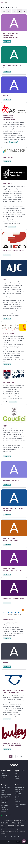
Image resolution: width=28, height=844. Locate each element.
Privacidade (23, 804)
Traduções (18, 780)
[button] (25, 2)
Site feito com (12, 842)
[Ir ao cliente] (14, 22)
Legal (16, 804)
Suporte (3, 790)
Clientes (17, 801)
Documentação (5, 775)
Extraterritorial (7, 41)
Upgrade (3, 792)
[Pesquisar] (8, 11)
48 (21, 756)
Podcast (17, 798)
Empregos (18, 793)
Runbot (17, 778)
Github (17, 776)
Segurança (18, 806)
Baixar (17, 773)
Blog (16, 799)
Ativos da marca (19, 789)
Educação (4, 798)
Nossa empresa (19, 787)
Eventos (17, 796)
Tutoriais (3, 773)
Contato (17, 791)
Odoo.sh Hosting (5, 787)
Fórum (3, 777)
